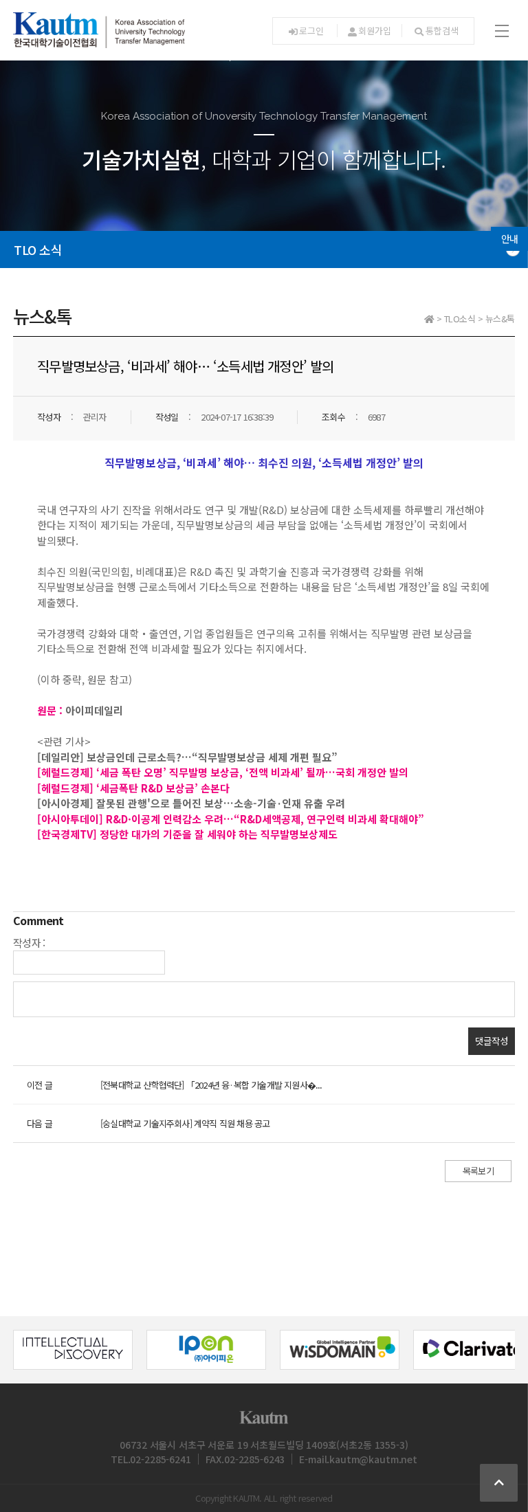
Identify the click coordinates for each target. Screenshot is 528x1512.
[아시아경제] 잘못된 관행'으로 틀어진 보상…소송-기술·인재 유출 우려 (191, 803)
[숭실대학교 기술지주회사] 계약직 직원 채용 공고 (185, 1123)
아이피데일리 (94, 710)
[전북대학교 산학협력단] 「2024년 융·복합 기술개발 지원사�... (211, 1084)
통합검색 (442, 30)
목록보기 (478, 1170)
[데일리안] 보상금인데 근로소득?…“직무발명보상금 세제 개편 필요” (188, 757)
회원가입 (374, 30)
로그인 (311, 30)
